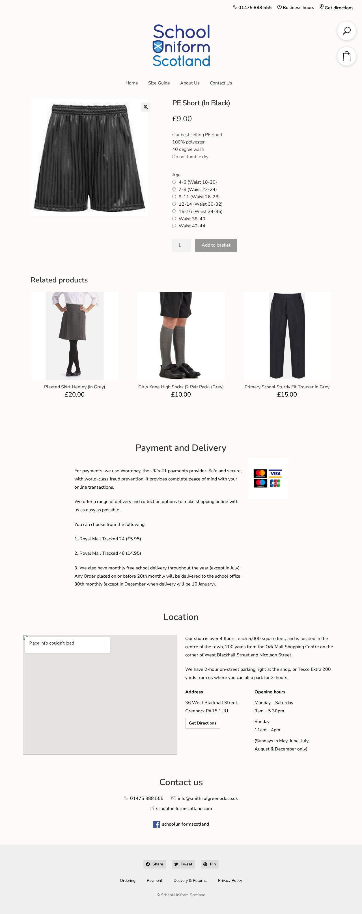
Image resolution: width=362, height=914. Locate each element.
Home (132, 83)
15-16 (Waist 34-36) (201, 211)
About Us (190, 83)
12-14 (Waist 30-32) (201, 204)
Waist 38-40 (192, 219)
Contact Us (221, 83)
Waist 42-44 (192, 226)
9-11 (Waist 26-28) (199, 197)
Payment (154, 880)
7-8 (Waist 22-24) (198, 189)
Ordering (127, 880)
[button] (145, 107)
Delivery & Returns (190, 880)
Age (176, 175)
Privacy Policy (230, 880)
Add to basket (216, 245)
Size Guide (159, 83)
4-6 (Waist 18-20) (198, 182)
